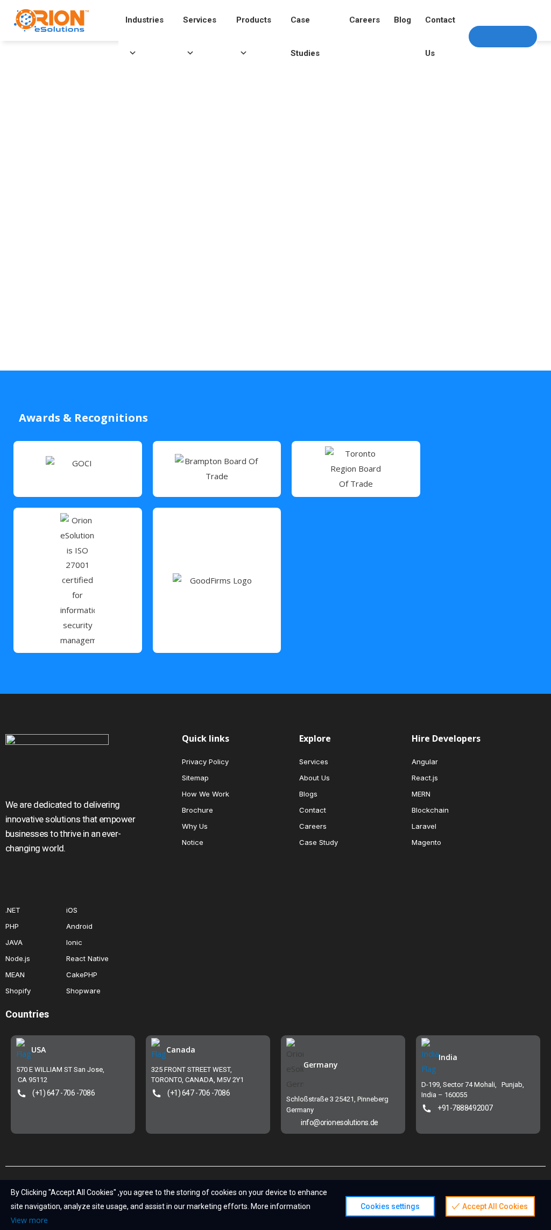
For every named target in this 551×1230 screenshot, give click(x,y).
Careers (364, 20)
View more (29, 1220)
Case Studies (305, 26)
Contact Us (440, 26)
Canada (180, 1049)
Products (253, 20)
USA (38, 1049)
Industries (144, 20)
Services (199, 20)
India (448, 1057)
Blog (402, 20)
